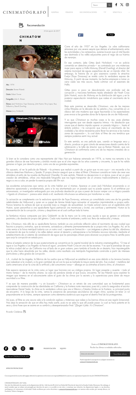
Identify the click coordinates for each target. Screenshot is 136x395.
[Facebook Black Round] (6, 348)
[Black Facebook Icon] (116, 5)
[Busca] (109, 5)
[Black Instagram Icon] (127, 5)
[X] (122, 5)
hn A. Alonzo (20, 99)
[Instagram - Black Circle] (23, 348)
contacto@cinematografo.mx (89, 362)
